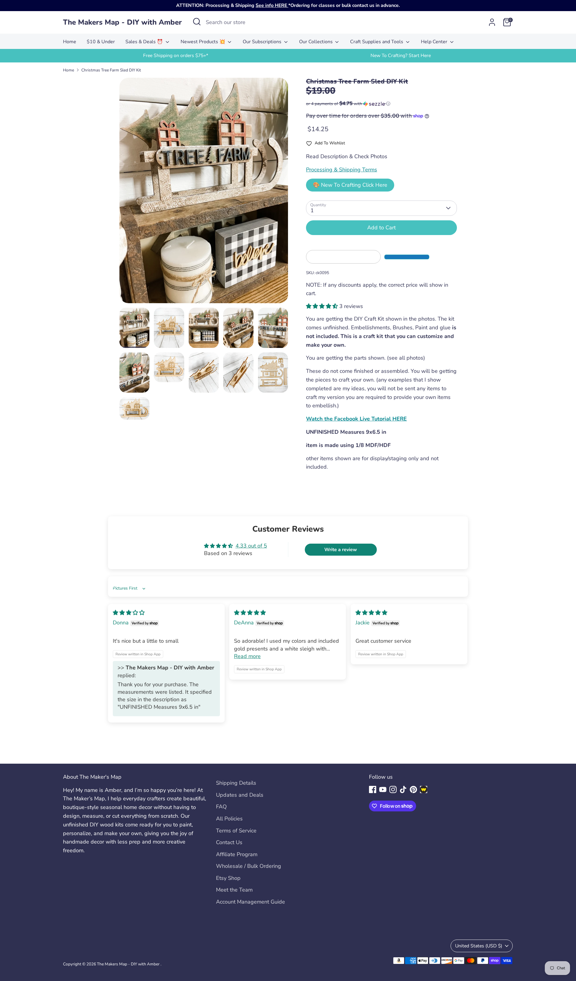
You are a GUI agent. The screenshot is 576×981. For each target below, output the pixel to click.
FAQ (221, 806)
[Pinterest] (413, 789)
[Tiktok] (403, 789)
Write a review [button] (340, 549)
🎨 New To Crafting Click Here (350, 185)
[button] (381, 104)
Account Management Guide (250, 901)
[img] (129, 612)
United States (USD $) (478, 946)
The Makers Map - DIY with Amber (122, 22)
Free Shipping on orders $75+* (175, 55)
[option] (175, 55)
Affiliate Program (236, 854)
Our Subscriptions (263, 41)
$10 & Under (101, 41)
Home (69, 41)
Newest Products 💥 (203, 41)
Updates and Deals (239, 794)
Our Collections (316, 41)
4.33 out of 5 (251, 545)
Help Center (434, 41)
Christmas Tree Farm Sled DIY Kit (111, 70)
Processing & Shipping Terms (341, 169)
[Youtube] (382, 789)
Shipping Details (236, 782)
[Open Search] (197, 22)
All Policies (229, 818)
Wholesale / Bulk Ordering (248, 866)
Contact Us (229, 842)
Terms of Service (236, 830)
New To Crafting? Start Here (400, 55)
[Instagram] (393, 789)
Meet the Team (234, 889)
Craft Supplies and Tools (377, 41)
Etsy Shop (228, 878)
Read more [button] (247, 656)
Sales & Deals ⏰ (144, 41)
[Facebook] (372, 789)
